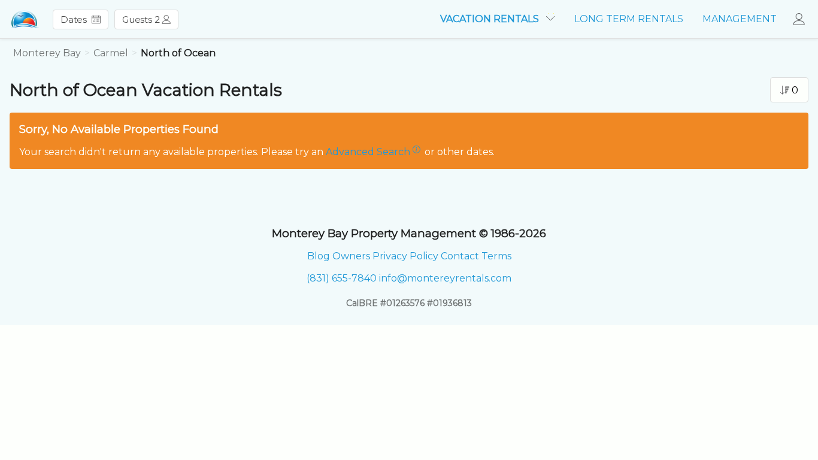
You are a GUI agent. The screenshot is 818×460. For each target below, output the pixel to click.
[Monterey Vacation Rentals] (25, 19)
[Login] (802, 19)
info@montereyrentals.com (445, 278)
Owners (351, 256)
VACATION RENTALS (490, 19)
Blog (318, 256)
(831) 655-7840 (342, 278)
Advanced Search (368, 152)
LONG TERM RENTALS (628, 19)
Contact (460, 256)
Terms (496, 256)
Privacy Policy (405, 256)
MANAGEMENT (739, 19)
